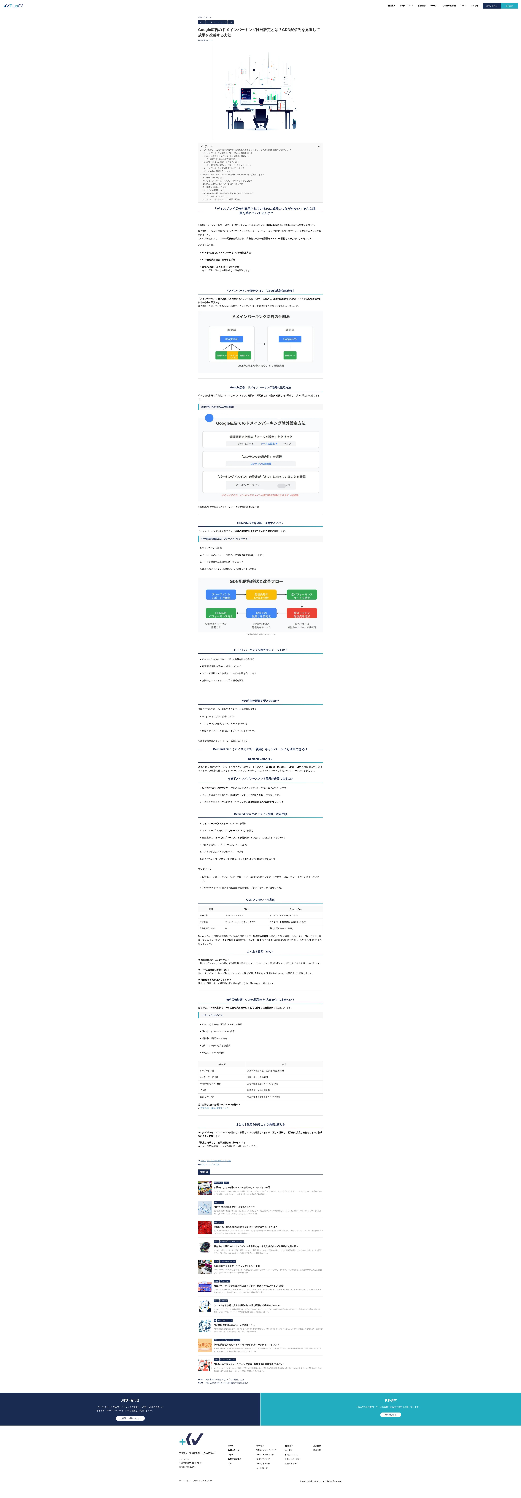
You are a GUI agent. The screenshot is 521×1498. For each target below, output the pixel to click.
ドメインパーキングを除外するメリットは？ (225, 168)
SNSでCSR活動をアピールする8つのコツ (234, 1207)
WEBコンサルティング (266, 1450)
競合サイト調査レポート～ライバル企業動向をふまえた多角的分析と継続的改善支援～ (256, 1246)
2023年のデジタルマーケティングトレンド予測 (237, 1266)
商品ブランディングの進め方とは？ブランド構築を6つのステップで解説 (249, 1286)
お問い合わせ (492, 6)
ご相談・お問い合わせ (130, 1418)
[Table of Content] (319, 146)
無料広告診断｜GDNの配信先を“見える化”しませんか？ (230, 193)
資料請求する (391, 1414)
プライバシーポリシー (202, 1481)
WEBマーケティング (265, 1454)
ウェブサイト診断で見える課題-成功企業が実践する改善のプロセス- (247, 1305)
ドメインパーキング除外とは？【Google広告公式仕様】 (230, 153)
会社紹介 (289, 1446)
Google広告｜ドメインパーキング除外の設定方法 (227, 156)
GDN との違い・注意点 (216, 187)
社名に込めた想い (292, 1459)
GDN (202, 1164)
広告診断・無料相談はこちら (214, 1108)
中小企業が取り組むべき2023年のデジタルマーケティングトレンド (246, 1344)
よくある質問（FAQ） (215, 190)
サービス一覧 (262, 1468)
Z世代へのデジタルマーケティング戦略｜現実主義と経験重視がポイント (249, 1364)
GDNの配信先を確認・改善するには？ (222, 162)
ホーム (231, 1446)
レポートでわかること (219, 196)
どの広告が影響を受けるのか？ (219, 171)
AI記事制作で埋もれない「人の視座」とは (234, 1325)
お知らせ (474, 5)
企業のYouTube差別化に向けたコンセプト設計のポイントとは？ (245, 1227)
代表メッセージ (291, 1463)
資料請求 (509, 6)
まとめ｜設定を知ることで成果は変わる (223, 199)
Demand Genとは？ (215, 178)
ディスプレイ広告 (212, 1164)
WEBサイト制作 (263, 1463)
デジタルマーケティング (216, 1161)
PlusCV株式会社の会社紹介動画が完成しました (227, 1383)
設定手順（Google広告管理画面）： (224, 159)
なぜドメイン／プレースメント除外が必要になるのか (229, 181)
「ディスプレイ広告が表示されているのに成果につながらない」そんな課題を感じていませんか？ (246, 150)
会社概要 (289, 1450)
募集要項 (317, 1450)
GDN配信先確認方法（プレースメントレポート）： (230, 165)
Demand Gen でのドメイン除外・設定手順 (224, 184)
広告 (229, 1161)
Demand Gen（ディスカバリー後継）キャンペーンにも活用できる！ (233, 174)
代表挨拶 (422, 5)
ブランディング (263, 1459)
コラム (463, 5)
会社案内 (391, 5)
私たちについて (406, 5)
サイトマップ (184, 1481)
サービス (434, 5)
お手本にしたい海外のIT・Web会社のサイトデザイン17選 (242, 1187)
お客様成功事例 (449, 5)
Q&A (230, 1463)
